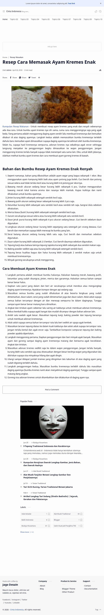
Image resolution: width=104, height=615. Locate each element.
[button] (96, 11)
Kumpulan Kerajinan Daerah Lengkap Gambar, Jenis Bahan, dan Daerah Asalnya (52, 464)
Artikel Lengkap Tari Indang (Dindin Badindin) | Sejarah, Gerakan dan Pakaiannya (50, 497)
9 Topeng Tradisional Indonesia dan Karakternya (46, 446)
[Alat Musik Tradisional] (41, 471)
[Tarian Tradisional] (39, 483)
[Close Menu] (100, 3)
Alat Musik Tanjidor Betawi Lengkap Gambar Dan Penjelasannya (47, 476)
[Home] (5, 19)
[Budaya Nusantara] (40, 442)
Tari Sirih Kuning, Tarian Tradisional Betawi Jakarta (48, 487)
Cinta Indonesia (13, 11)
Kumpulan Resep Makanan (16, 126)
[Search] (100, 11)
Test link (71, 3)
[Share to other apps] (39, 77)
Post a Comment (52, 389)
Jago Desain (58, 609)
